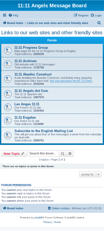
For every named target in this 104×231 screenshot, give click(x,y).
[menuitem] (13, 15)
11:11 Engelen (25, 117)
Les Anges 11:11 (26, 104)
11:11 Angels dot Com (31, 91)
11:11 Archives (25, 61)
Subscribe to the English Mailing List (43, 131)
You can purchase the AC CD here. (71, 80)
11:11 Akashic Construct (32, 74)
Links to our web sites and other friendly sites (51, 32)
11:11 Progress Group (31, 47)
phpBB (39, 217)
